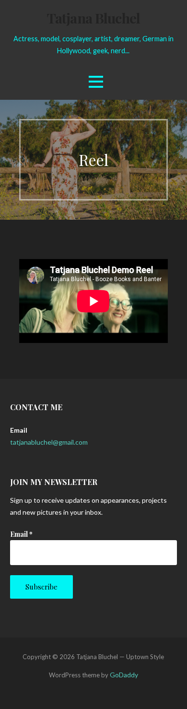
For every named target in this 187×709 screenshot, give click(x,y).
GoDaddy (124, 675)
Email (21, 534)
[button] (96, 82)
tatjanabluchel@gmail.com (49, 442)
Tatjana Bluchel (93, 18)
